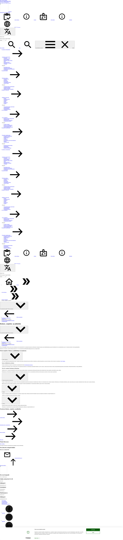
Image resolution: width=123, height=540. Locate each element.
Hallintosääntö (6, 146)
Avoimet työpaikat (6, 124)
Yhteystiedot (4, 500)
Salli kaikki (93, 529)
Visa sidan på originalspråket (4, 2)
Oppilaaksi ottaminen (7, 87)
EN (17, 27)
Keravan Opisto (6, 83)
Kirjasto (5, 98)
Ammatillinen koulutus (7, 82)
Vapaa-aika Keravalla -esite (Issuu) (9, 106)
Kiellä (93, 532)
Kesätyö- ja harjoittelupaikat (8, 125)
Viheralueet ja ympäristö (7, 63)
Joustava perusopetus (7, 88)
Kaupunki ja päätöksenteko (6, 127)
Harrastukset (6, 102)
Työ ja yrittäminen (4, 110)
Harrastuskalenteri (6, 108)
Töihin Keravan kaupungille (8, 120)
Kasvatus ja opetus (5, 70)
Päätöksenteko (6, 137)
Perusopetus (5, 80)
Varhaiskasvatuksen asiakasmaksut (9, 86)
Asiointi (5, 138)
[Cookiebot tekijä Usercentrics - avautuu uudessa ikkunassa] (28, 538)
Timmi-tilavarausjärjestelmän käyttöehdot (8, 320)
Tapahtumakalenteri (7, 107)
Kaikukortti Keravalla (7, 109)
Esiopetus (5, 79)
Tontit (5, 61)
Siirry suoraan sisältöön (3, 0)
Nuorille (5, 103)
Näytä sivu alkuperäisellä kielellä (5, 1)
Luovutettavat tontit (7, 67)
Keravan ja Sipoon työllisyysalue (9, 118)
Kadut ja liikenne (6, 59)
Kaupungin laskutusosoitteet (8, 145)
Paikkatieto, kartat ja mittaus (8, 60)
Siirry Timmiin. (63, 361)
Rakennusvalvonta (6, 62)
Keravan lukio (6, 81)
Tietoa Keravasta (6, 142)
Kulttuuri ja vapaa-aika (5, 97)
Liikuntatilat (4, 318)
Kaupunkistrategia (6, 147)
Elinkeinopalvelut (6, 119)
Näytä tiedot (36, 538)
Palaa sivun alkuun (3, 465)
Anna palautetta (4, 501)
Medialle (5, 141)
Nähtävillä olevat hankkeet (8, 68)
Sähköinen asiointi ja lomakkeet (8, 89)
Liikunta (5, 100)
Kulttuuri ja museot (7, 99)
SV (16, 27)
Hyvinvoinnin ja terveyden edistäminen (10, 140)
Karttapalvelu (6, 69)
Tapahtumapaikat (4, 321)
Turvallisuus (6, 139)
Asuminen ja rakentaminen (6, 49)
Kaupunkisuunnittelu (7, 58)
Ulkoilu (5, 101)
